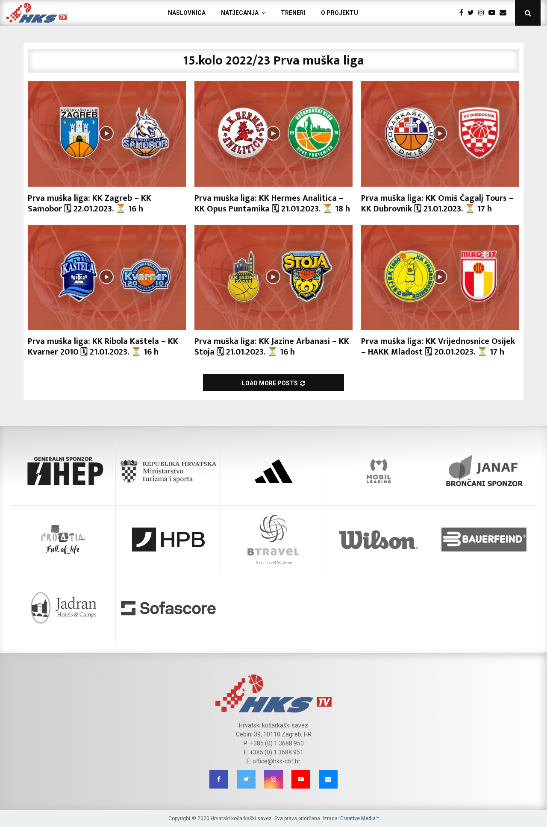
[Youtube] (494, 13)
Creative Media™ (359, 818)
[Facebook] (463, 13)
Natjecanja (240, 12)
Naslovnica (187, 12)
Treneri (293, 12)
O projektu (339, 12)
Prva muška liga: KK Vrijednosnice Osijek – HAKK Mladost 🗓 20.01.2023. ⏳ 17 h (438, 346)
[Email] (505, 13)
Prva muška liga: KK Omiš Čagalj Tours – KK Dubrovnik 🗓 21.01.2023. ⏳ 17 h (437, 203)
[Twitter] (473, 13)
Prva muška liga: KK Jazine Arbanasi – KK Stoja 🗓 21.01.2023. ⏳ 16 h (271, 346)
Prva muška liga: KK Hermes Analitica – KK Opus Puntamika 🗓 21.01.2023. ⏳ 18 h (272, 203)
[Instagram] (483, 13)
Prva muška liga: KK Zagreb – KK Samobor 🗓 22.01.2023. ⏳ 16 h (89, 203)
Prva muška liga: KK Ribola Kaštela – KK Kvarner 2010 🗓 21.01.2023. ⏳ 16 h (103, 346)
